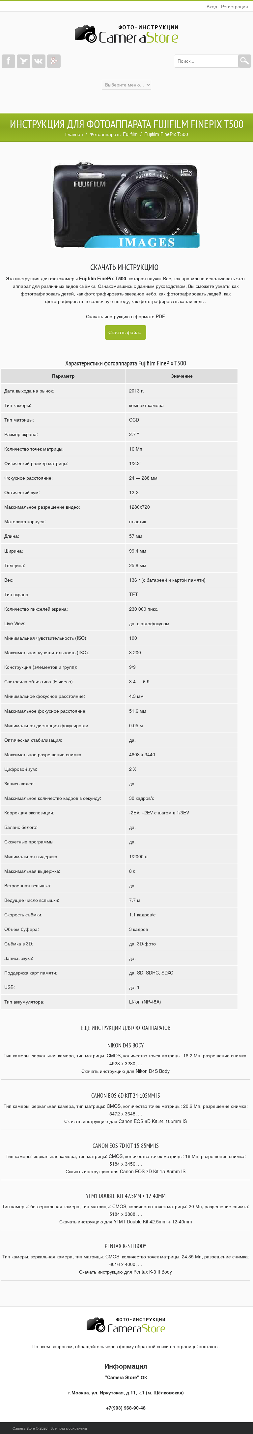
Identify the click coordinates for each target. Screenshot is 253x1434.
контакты (208, 1346)
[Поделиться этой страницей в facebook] (8, 61)
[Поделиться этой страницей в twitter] (23, 61)
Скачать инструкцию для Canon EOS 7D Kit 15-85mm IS (125, 1171)
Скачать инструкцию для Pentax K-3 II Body (125, 1271)
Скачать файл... (125, 332)
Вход (212, 6)
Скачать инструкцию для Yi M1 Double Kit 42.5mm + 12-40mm (125, 1221)
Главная (74, 134)
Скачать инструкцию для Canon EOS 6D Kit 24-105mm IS (125, 1121)
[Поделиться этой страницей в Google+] (54, 61)
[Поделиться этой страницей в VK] (38, 61)
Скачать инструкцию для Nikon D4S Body (125, 1071)
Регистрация (234, 6)
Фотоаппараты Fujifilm (114, 134)
